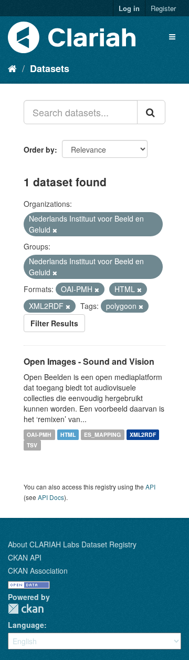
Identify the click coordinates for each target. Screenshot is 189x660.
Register (163, 8)
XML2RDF (143, 434)
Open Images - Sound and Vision (89, 361)
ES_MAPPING (102, 434)
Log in (129, 8)
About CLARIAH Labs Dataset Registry (72, 544)
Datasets (49, 68)
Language (26, 624)
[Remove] (54, 230)
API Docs (51, 497)
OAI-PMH (39, 434)
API (150, 486)
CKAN (26, 608)
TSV (32, 445)
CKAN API (24, 557)
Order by (39, 149)
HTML (68, 434)
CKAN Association (38, 570)
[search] (151, 112)
